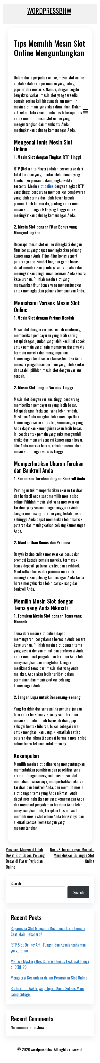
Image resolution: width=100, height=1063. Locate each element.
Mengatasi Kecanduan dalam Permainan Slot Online (49, 978)
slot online (45, 186)
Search (16, 883)
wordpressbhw (49, 11)
